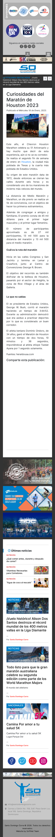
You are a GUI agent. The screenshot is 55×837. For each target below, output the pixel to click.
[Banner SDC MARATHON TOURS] (27, 473)
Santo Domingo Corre (19, 588)
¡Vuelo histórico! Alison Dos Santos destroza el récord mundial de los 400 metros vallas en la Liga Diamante (27, 573)
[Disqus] (27, 359)
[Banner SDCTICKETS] (27, 447)
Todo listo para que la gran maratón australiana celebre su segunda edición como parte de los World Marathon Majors (26, 623)
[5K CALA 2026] (27, 7)
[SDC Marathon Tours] (27, 723)
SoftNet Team (33, 780)
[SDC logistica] (27, 420)
